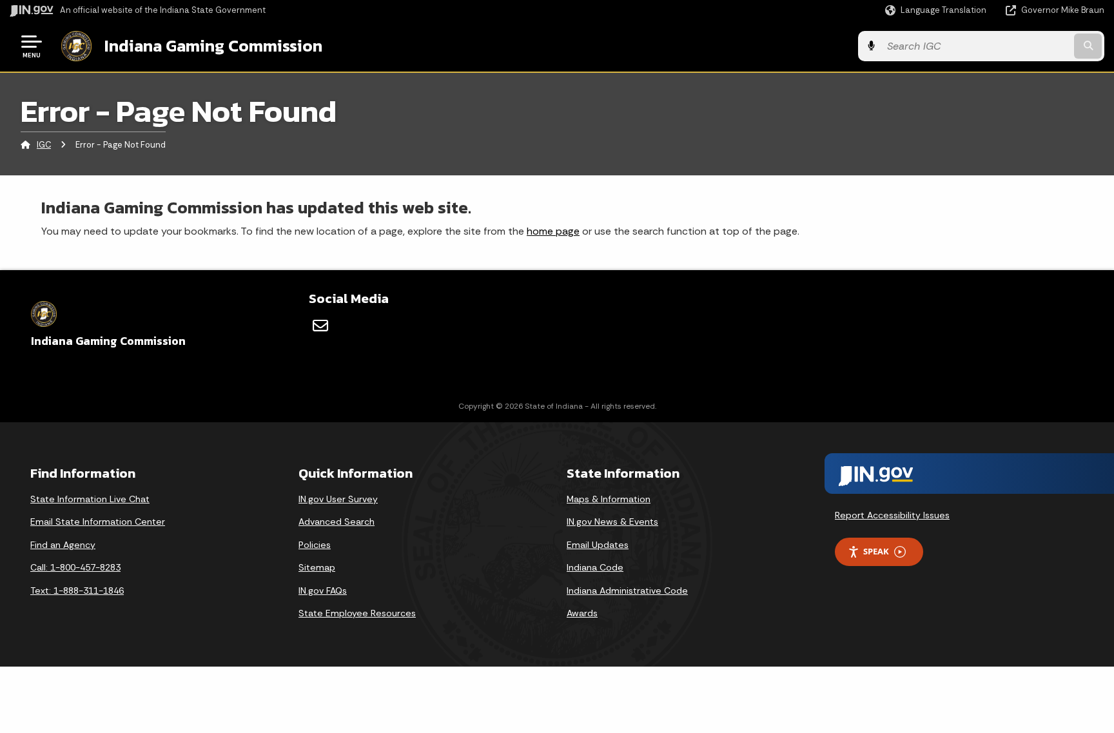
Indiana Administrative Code (627, 590)
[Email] (320, 325)
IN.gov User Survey (338, 499)
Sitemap (316, 567)
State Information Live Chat (90, 499)
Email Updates (598, 545)
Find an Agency (62, 545)
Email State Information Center (97, 521)
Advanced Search (336, 521)
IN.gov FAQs (322, 590)
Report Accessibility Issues (892, 515)
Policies (314, 545)
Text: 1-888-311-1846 (77, 590)
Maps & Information (608, 499)
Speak (876, 551)
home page (553, 231)
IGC (44, 144)
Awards (582, 613)
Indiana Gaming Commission (213, 46)
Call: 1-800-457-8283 (75, 567)
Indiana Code (595, 567)
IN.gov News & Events (612, 521)
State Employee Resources (357, 613)
